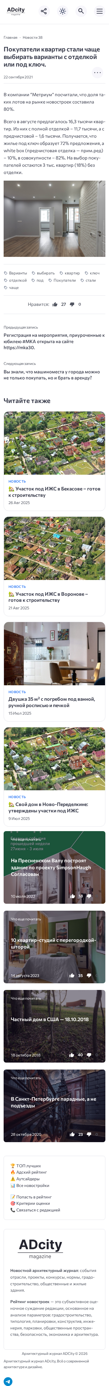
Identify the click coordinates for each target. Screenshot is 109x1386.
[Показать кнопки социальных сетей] (44, 11)
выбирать (46, 272)
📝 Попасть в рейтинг (31, 1196)
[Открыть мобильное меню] (99, 11)
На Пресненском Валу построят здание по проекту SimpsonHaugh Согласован (51, 867)
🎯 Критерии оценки (30, 1203)
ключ (95, 272)
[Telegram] (8, 1381)
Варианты (18, 272)
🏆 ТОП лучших (25, 1165)
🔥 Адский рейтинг (28, 1172)
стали (91, 280)
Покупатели (65, 280)
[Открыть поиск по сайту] (81, 11)
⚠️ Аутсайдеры (25, 1178)
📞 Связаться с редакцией (35, 1209)
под (40, 280)
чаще (14, 287)
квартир (72, 272)
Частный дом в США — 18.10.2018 (50, 1019)
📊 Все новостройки (29, 1185)
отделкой (18, 280)
